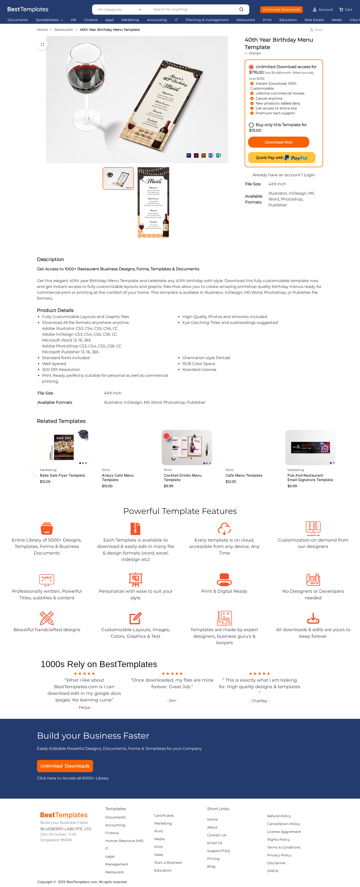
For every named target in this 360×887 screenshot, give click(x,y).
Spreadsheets (47, 20)
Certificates (164, 816)
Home (42, 29)
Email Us (214, 843)
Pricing (213, 859)
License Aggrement (284, 832)
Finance (90, 20)
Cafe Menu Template (244, 475)
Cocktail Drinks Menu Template (183, 477)
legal (109, 20)
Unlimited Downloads (281, 9)
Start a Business (168, 863)
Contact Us (216, 835)
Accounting (157, 20)
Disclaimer (276, 863)
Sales (158, 855)
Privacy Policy (279, 855)
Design (255, 53)
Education (288, 20)
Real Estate (314, 20)
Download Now (279, 142)
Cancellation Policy (283, 824)
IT (176, 20)
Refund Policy (279, 816)
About (212, 827)
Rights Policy (278, 840)
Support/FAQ (218, 851)
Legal (110, 856)
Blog (211, 866)
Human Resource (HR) (124, 841)
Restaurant (246, 20)
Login (309, 175)
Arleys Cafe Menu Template (118, 477)
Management (116, 864)
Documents (18, 20)
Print (267, 20)
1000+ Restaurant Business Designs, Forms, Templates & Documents (132, 269)
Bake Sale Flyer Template (62, 475)
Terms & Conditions (283, 847)
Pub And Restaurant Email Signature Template (310, 477)
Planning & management (207, 20)
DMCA (272, 871)
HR (73, 20)
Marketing (130, 20)
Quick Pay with (270, 157)
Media (337, 20)
